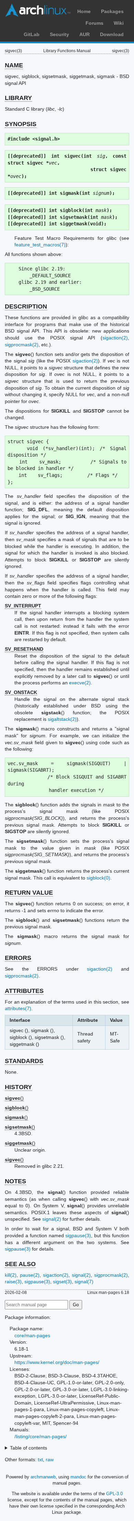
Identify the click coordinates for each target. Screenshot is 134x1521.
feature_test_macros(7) (40, 244)
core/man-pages (32, 1335)
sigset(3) (62, 1281)
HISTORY (18, 1087)
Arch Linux (37, 10)
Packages (112, 11)
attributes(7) (18, 1008)
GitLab (32, 34)
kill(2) (10, 1275)
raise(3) (13, 1281)
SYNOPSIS (20, 124)
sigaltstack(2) (62, 719)
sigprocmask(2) (21, 344)
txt (40, 1459)
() (14, 1098)
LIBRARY (18, 97)
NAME (14, 65)
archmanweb (43, 1476)
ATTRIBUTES (24, 990)
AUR (84, 34)
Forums (94, 23)
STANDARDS (24, 1061)
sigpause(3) (78, 1235)
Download (112, 34)
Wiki (119, 23)
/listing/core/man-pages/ (40, 1436)
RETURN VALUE (29, 892)
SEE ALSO (20, 1264)
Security (59, 34)
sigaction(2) (115, 337)
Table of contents (28, 1448)
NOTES (15, 1181)
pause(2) (30, 1275)
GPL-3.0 (114, 1493)
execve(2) (80, 682)
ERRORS (18, 957)
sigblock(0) (98, 878)
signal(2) (51, 1219)
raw (50, 1459)
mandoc (78, 1476)
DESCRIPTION (26, 306)
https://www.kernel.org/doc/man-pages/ (56, 1362)
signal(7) (84, 1281)
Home (84, 11)
